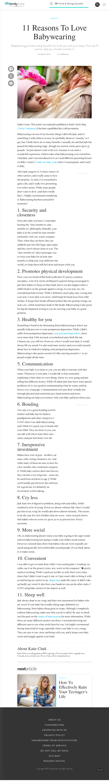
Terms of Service (54, 745)
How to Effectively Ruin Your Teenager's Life (73, 689)
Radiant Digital (54, 761)
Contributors (54, 725)
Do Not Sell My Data (54, 750)
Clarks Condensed (26, 128)
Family (55, 18)
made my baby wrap (46, 162)
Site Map (54, 756)
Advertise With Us (54, 730)
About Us (54, 719)
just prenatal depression (67, 333)
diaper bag (54, 580)
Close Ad (100, 770)
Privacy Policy (54, 735)
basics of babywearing (49, 616)
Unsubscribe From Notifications (54, 740)
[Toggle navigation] (97, 4)
